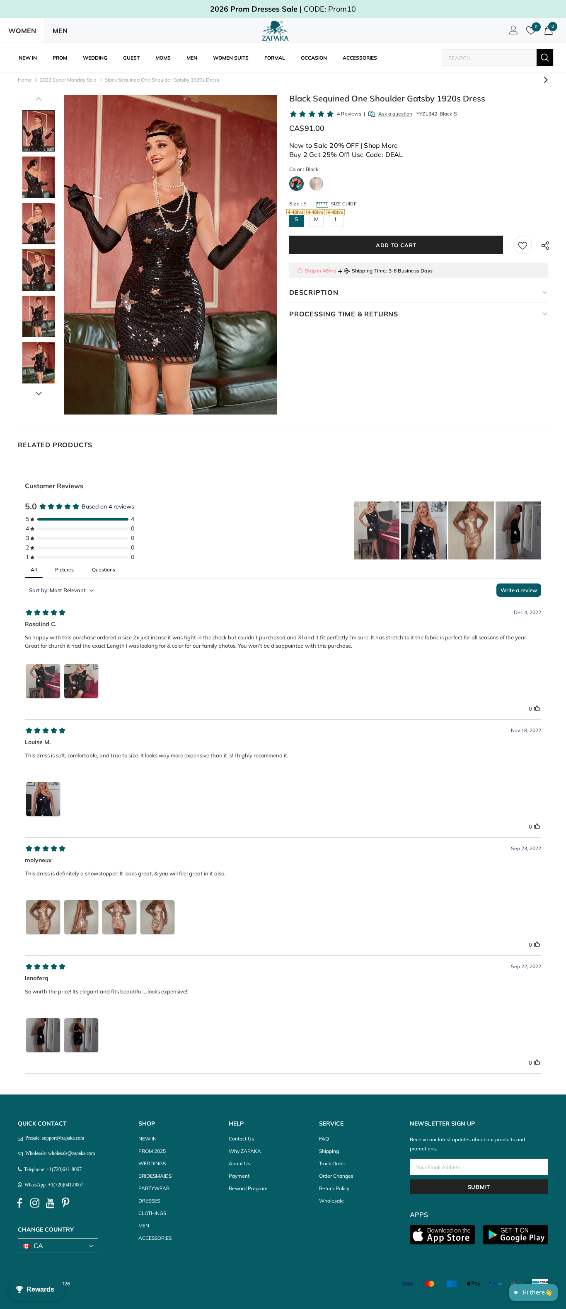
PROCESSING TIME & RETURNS (343, 314)
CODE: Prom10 (283, 9)
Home (25, 80)
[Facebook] (19, 1203)
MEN (60, 31)
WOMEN (22, 31)
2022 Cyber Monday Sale (68, 80)
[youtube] (50, 1203)
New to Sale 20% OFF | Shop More (343, 145)
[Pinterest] (65, 1203)
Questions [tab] (103, 570)
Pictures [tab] (64, 570)
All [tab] (34, 570)
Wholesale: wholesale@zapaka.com (59, 1153)
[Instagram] (34, 1203)
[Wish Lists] (522, 245)
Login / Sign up (512, 32)
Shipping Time (369, 271)
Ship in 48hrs (320, 271)
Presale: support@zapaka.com (53, 1137)
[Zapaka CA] (276, 30)
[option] (170, 255)
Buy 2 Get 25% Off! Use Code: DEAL (346, 154)
